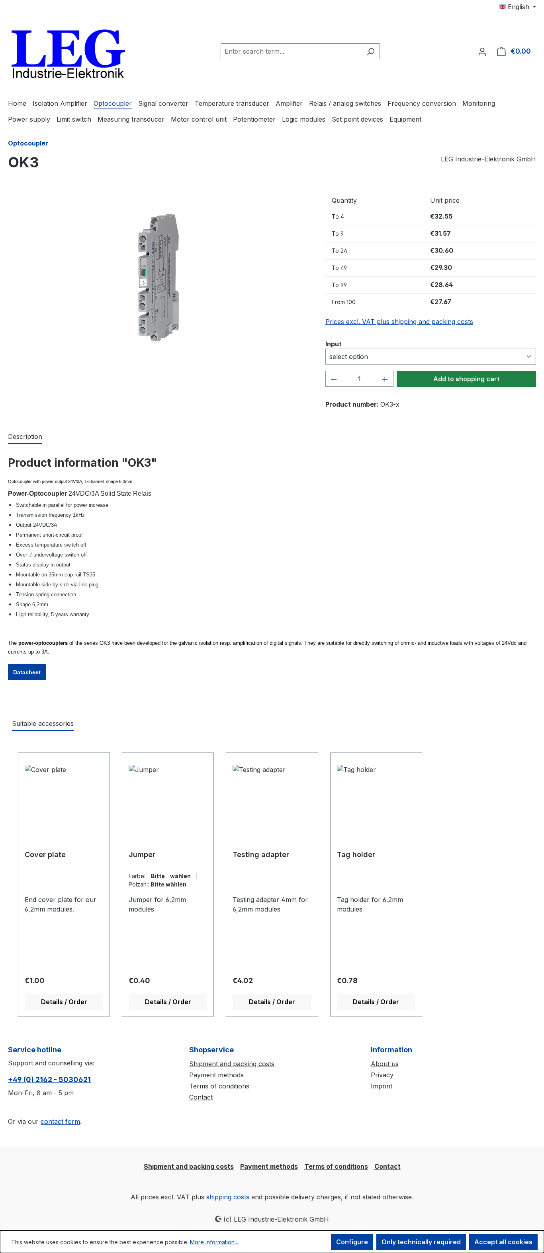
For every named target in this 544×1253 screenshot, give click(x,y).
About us (385, 1064)
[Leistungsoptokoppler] (158, 277)
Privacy (382, 1075)
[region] (158, 277)
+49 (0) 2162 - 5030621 (49, 1079)
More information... (214, 1242)
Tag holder (356, 854)
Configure (352, 1242)
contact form (60, 1121)
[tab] (25, 437)
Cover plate (45, 854)
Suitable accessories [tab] (43, 723)
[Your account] (482, 51)
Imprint (381, 1086)
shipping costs (227, 1197)
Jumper (142, 854)
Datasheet (27, 672)
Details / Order (64, 1002)
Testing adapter (261, 854)
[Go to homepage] (67, 50)
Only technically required (421, 1242)
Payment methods (216, 1075)
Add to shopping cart (466, 379)
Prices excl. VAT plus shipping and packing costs (399, 322)
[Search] (370, 51)
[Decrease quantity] (333, 379)
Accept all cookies (503, 1242)
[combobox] (291, 51)
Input (333, 343)
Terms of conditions (219, 1086)
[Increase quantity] (385, 379)
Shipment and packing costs (231, 1064)
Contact (201, 1097)
